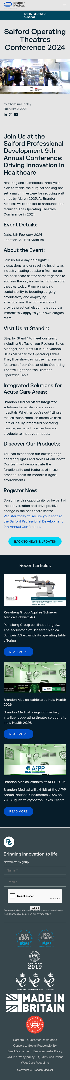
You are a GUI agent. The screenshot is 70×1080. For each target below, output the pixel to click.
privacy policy (43, 914)
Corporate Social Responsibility (35, 1046)
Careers (18, 1040)
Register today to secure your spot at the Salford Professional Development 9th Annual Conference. (33, 521)
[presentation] (35, 896)
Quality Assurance (50, 1057)
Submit (35, 907)
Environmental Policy (47, 1051)
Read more (18, 652)
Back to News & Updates (35, 541)
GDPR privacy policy (21, 1057)
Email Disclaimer (19, 1051)
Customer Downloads (42, 1040)
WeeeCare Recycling (35, 1063)
